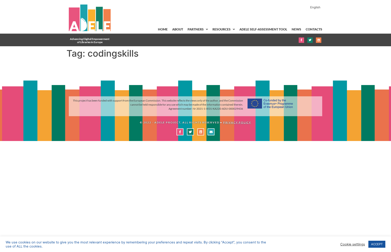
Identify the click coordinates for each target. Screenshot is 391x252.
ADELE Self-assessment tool (263, 29)
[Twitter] (310, 40)
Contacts (314, 29)
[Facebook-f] (301, 40)
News (296, 29)
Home (163, 29)
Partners (196, 29)
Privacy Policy (237, 122)
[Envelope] (211, 131)
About (177, 29)
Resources (221, 29)
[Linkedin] (318, 40)
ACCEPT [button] (377, 244)
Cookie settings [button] (352, 244)
